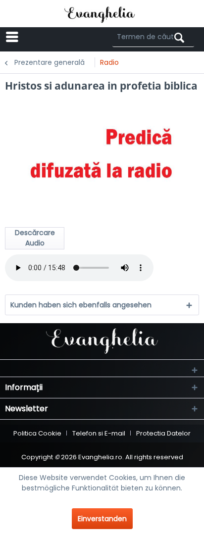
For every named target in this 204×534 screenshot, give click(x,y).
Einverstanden (102, 519)
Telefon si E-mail (98, 433)
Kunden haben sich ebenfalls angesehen (81, 305)
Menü (50, 37)
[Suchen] (179, 38)
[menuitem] (41, 37)
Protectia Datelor (163, 433)
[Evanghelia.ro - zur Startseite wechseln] (102, 13)
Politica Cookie (37, 433)
